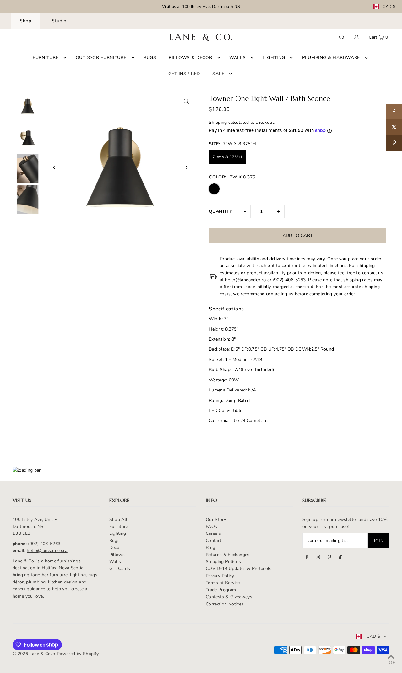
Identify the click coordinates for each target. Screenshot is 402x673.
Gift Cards (119, 569)
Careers (213, 533)
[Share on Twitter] (394, 127)
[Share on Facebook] (394, 111)
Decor (115, 547)
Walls (115, 562)
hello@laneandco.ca (47, 551)
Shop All (118, 520)
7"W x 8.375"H (227, 157)
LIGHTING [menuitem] (274, 58)
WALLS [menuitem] (237, 58)
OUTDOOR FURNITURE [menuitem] (101, 58)
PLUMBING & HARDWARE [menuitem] (331, 58)
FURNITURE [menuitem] (45, 58)
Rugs (114, 541)
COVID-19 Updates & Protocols (239, 569)
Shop (25, 21)
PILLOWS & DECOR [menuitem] (190, 58)
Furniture (118, 526)
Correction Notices (224, 604)
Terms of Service (223, 583)
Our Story (216, 520)
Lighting (117, 533)
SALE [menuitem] (218, 74)
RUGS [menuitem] (150, 58)
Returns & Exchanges (228, 555)
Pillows (117, 555)
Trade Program (221, 590)
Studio (59, 21)
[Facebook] (307, 558)
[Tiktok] (340, 558)
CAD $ (389, 6)
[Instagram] (318, 558)
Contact (213, 541)
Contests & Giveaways (229, 597)
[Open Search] (341, 37)
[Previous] (54, 167)
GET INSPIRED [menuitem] (184, 74)
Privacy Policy (220, 576)
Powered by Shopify (78, 654)
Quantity (220, 211)
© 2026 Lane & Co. (32, 654)
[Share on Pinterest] (394, 143)
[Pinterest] (329, 558)
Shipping (218, 122)
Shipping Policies (223, 562)
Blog (210, 547)
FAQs (211, 526)
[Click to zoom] (186, 101)
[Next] (186, 167)
